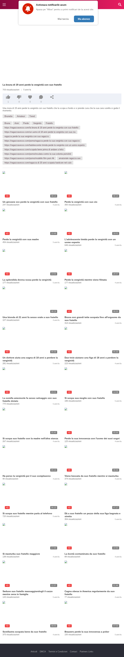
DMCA (43, 651)
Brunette (8, 116)
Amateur (21, 116)
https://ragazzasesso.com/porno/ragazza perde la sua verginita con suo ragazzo (42, 141)
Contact (73, 651)
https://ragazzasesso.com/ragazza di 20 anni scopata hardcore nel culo (38, 162)
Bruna (7, 123)
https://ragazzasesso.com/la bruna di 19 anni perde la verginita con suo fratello (41, 127)
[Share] (52, 97)
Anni (17, 123)
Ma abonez (84, 19)
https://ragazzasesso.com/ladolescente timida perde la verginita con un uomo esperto (45, 145)
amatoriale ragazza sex (70, 158)
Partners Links (86, 651)
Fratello (49, 123)
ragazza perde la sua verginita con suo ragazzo (27, 136)
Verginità (37, 123)
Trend (32, 116)
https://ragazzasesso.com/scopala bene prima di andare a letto (34, 149)
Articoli (34, 651)
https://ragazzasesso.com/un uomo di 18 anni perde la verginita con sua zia (40, 132)
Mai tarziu (63, 19)
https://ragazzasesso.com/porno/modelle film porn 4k (29, 158)
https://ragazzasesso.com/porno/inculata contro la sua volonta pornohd (38, 154)
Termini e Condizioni (57, 651)
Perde (26, 123)
